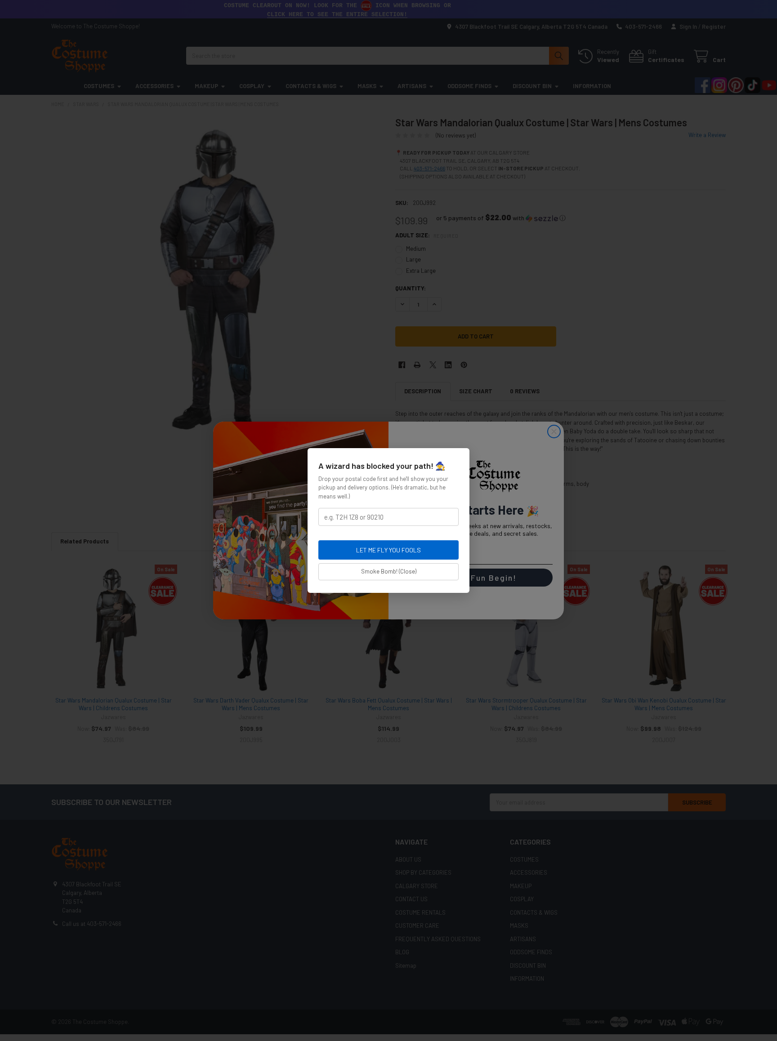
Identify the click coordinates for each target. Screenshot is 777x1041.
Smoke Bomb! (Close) (388, 571)
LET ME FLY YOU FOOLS (388, 550)
